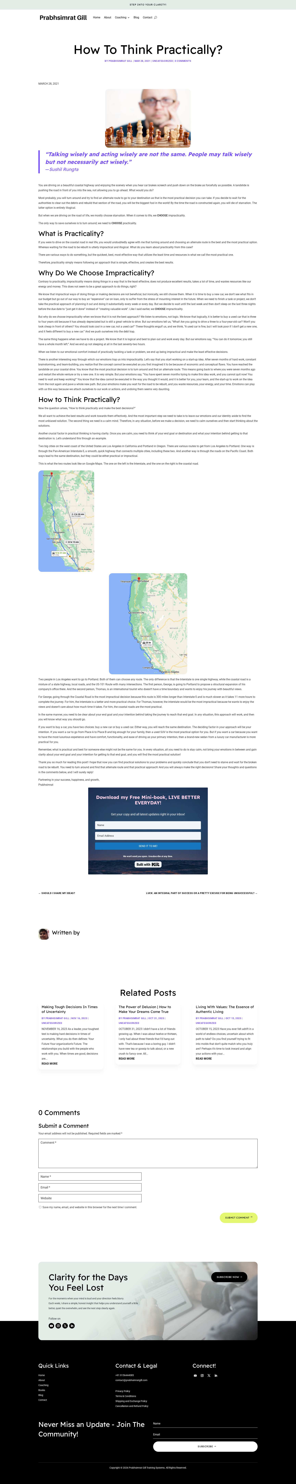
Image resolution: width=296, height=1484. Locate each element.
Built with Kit (148, 864)
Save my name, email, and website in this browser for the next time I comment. (89, 1207)
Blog (136, 17)
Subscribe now (228, 1277)
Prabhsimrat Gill (120, 61)
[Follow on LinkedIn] (72, 1326)
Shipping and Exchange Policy (131, 1401)
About (107, 17)
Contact (147, 17)
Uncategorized (162, 61)
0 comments (183, 61)
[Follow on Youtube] (51, 1326)
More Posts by (68, 950)
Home (96, 17)
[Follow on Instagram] (58, 1326)
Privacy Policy (122, 1391)
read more (50, 1063)
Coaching (43, 1385)
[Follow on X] (65, 1326)
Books (41, 1390)
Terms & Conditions (125, 1396)
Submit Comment (237, 1217)
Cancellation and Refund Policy (131, 1406)
